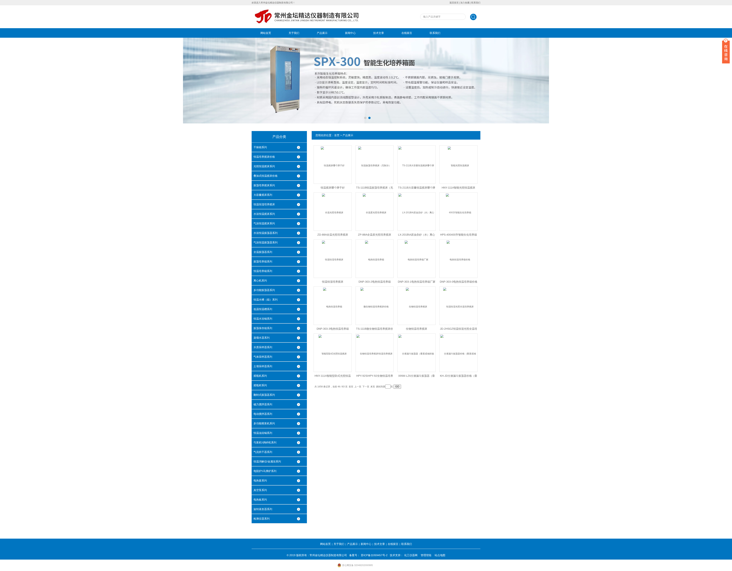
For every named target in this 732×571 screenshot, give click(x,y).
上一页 (357, 386)
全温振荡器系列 (263, 252)
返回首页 (454, 2)
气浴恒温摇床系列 (264, 223)
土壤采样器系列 (263, 366)
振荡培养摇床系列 (264, 185)
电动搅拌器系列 (263, 413)
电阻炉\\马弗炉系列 (265, 471)
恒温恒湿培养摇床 (264, 204)
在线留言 (406, 32)
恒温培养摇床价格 (264, 156)
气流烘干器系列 (263, 451)
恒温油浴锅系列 (263, 432)
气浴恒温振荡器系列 (266, 242)
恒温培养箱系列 (263, 271)
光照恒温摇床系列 (264, 166)
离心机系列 (260, 280)
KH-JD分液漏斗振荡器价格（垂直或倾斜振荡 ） (458, 377)
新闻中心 (350, 32)
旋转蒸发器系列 (263, 509)
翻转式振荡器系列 (264, 394)
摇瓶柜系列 (260, 385)
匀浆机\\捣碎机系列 (265, 442)
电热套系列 (260, 480)
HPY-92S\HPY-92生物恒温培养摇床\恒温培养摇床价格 (374, 377)
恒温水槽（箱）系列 (266, 299)
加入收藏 (465, 2)
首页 (337, 135)
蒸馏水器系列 (262, 337)
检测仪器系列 (262, 518)
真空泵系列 (260, 490)
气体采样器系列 (263, 356)
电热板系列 (260, 499)
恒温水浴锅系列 (263, 318)
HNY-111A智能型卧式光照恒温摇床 (333, 377)
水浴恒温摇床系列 (264, 213)
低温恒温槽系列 (263, 309)
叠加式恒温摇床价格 (266, 175)
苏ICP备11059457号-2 (374, 555)
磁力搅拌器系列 (263, 404)
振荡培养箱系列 (263, 261)
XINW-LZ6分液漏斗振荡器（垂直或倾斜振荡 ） (416, 377)
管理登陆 (426, 555)
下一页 (365, 386)
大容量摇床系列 (263, 194)
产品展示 (322, 32)
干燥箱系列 (260, 147)
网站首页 (265, 32)
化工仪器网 (410, 555)
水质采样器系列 (263, 347)
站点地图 (440, 555)
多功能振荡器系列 (264, 290)
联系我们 (475, 2)
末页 (372, 386)
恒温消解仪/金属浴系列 (267, 461)
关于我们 (294, 32)
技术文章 (378, 32)
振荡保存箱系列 (263, 328)
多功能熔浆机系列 (264, 423)
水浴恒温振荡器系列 (266, 232)
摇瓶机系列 (260, 375)
